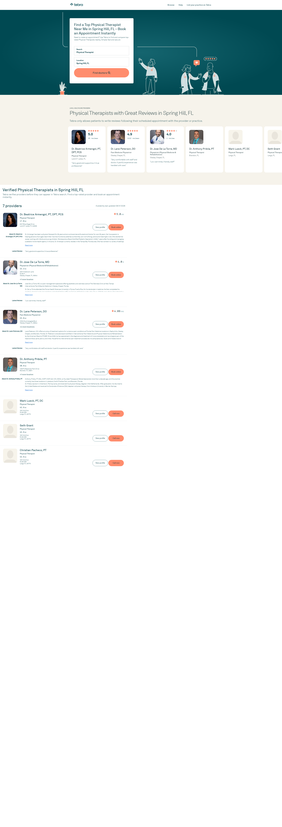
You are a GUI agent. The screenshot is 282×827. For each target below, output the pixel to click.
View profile (100, 227)
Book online (116, 227)
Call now (116, 413)
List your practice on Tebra (199, 5)
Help (181, 5)
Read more (29, 245)
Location (80, 60)
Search (79, 49)
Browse (171, 5)
